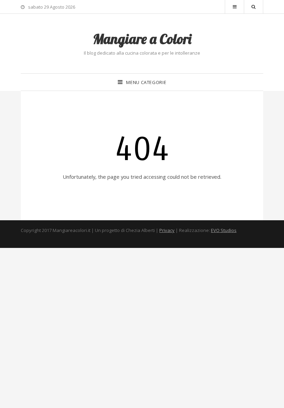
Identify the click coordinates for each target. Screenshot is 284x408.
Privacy (167, 230)
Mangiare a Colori (142, 38)
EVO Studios (224, 230)
